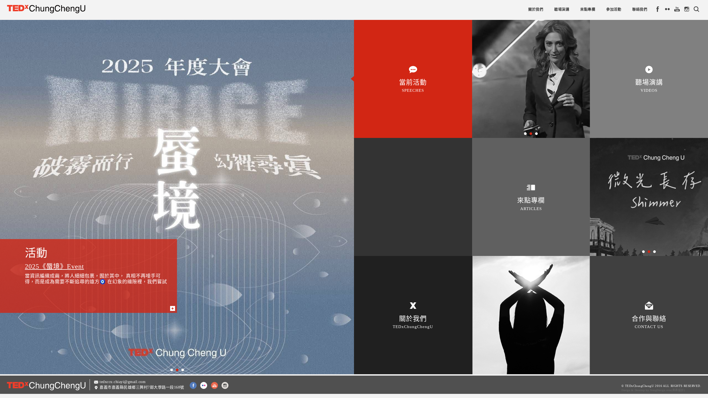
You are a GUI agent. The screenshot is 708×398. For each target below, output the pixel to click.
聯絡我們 (639, 9)
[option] (177, 197)
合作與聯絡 (649, 322)
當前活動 (413, 86)
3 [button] (182, 370)
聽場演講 (561, 9)
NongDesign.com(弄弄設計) (667, 390)
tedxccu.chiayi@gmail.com (122, 382)
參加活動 (613, 9)
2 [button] (177, 370)
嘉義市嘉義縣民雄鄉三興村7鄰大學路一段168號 (142, 387)
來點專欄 (587, 9)
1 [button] (171, 370)
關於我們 (535, 9)
